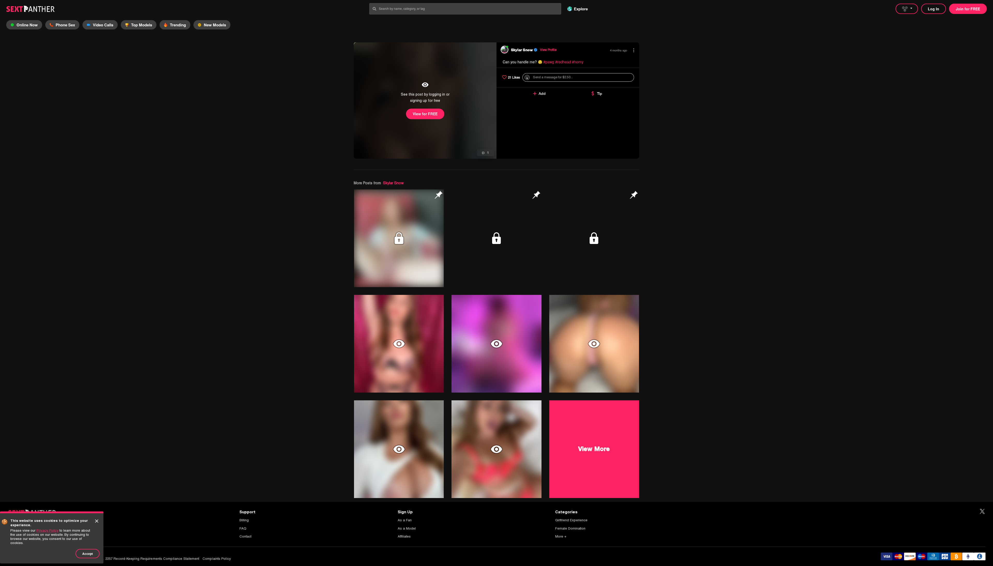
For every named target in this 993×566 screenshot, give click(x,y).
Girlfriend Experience (571, 520)
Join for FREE (968, 8)
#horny (577, 61)
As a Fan (405, 520)
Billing (244, 520)
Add (542, 93)
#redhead (563, 61)
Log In (933, 8)
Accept (87, 553)
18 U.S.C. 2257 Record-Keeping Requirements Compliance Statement (144, 559)
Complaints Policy (216, 559)
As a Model (407, 528)
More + (560, 536)
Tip (599, 93)
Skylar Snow (393, 183)
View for (425, 113)
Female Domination (570, 528)
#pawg (548, 61)
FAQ (242, 528)
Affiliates (404, 536)
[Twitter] (982, 512)
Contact (245, 536)
